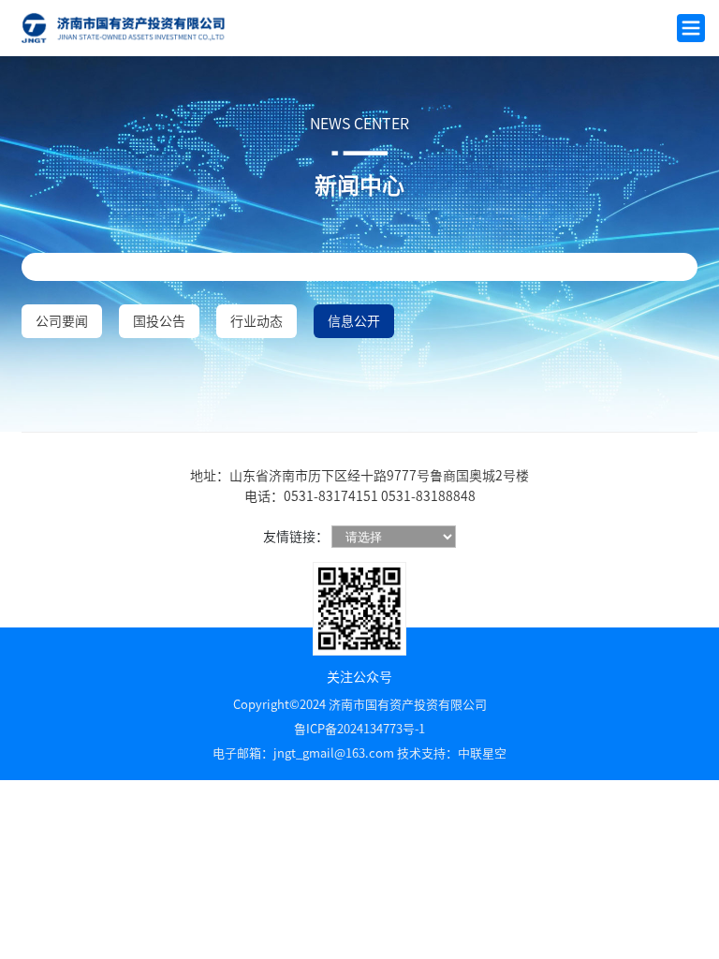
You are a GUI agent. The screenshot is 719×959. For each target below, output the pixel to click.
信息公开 (354, 321)
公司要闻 (62, 321)
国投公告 (159, 321)
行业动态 (256, 321)
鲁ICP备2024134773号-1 (359, 729)
